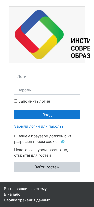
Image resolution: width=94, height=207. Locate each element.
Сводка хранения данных (27, 200)
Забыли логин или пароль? (39, 126)
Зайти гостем (47, 166)
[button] (64, 142)
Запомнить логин (34, 101)
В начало (12, 194)
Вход (47, 114)
